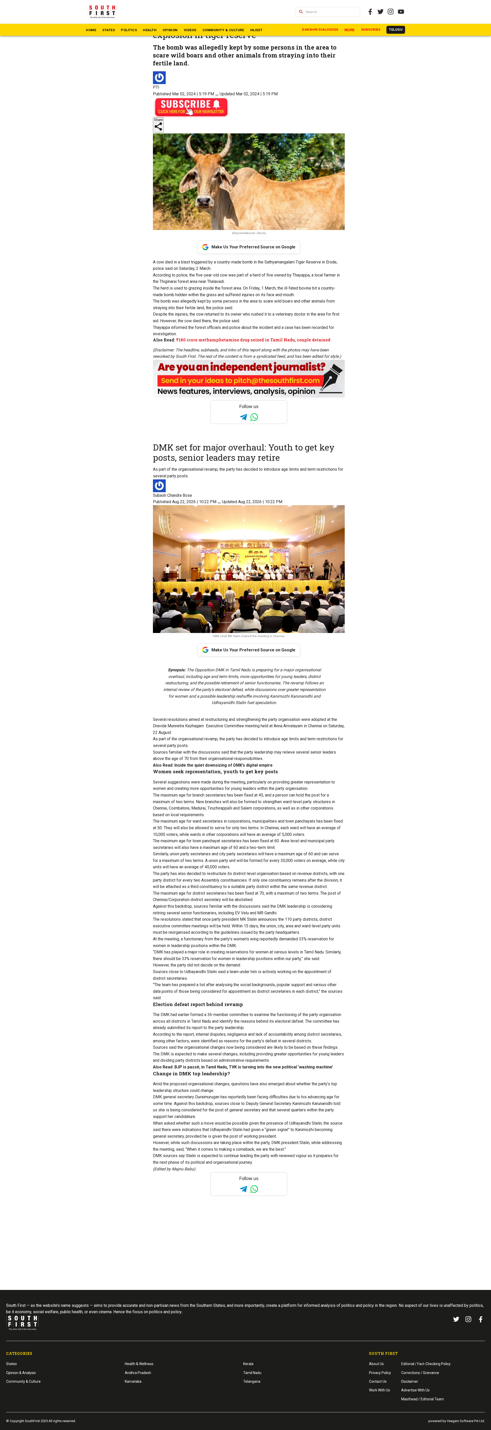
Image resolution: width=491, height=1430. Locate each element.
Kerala (248, 1364)
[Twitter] (380, 12)
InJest (256, 30)
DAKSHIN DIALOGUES (320, 29)
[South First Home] (102, 11)
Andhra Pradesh (138, 1373)
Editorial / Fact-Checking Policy (426, 1364)
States (108, 30)
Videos (190, 30)
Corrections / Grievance (420, 1373)
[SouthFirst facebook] (370, 12)
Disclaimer (409, 1381)
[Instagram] (391, 12)
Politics (129, 30)
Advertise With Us (415, 1390)
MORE (349, 30)
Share (158, 120)
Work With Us (379, 1390)
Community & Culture (223, 30)
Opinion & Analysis (21, 1373)
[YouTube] (401, 12)
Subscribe (371, 29)
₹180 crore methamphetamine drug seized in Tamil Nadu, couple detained (253, 339)
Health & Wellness (139, 1364)
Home (91, 30)
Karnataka (133, 1381)
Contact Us (378, 1381)
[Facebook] (481, 1319)
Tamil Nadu (252, 1373)
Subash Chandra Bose (172, 495)
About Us (376, 1364)
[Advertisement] (245, 1252)
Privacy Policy (380, 1373)
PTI (156, 87)
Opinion (170, 30)
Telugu (396, 29)
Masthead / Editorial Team (422, 1399)
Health (150, 30)
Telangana (251, 1381)
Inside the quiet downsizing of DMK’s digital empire (223, 765)
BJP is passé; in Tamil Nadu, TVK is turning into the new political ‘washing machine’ (253, 1067)
